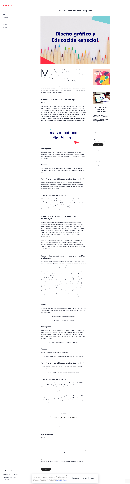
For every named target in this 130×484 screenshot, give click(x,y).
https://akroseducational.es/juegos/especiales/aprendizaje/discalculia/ (63, 356)
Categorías (5, 17)
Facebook (55, 417)
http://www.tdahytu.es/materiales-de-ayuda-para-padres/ (63, 372)
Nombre (95, 126)
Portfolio (5, 27)
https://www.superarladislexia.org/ (65, 316)
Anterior (66, 426)
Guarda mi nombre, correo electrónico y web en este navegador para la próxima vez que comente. (62, 462)
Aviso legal (6, 477)
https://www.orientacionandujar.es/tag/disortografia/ (63, 342)
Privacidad (6, 479)
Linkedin (73, 417)
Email (65, 452)
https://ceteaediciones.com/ (63, 391)
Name (42, 452)
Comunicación (75, 12)
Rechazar (85, 478)
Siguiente (60, 426)
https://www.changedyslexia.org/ (65, 320)
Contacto (5, 24)
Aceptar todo (76, 478)
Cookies (12, 477)
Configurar (93, 478)
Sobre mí (5, 21)
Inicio (4, 14)
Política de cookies (61, 480)
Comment (43, 437)
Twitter (64, 417)
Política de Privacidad (99, 141)
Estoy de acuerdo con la (100, 140)
